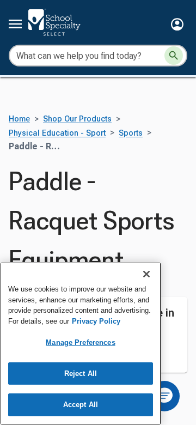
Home (19, 119)
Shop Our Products (77, 119)
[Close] (146, 274)
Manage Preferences (80, 342)
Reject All (80, 373)
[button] (177, 24)
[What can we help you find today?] (173, 55)
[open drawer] (15, 24)
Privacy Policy (96, 321)
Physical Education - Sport (57, 133)
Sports (131, 133)
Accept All (80, 404)
